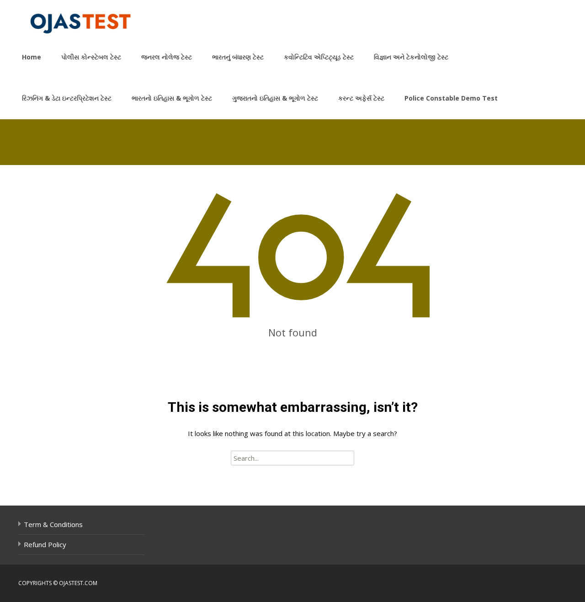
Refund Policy (45, 544)
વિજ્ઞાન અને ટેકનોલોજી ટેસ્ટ (411, 57)
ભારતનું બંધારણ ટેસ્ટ (238, 57)
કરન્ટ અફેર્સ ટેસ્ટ (361, 98)
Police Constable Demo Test (451, 98)
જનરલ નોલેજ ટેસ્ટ (166, 57)
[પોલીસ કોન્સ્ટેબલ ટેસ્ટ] (75, 18)
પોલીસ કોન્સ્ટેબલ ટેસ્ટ (91, 57)
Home (31, 57)
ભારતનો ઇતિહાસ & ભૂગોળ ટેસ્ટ (172, 98)
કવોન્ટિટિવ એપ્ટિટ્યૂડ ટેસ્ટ (319, 57)
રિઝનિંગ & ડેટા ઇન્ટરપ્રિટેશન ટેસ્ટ (67, 98)
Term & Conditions (53, 524)
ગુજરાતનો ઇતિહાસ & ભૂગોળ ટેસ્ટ (275, 98)
